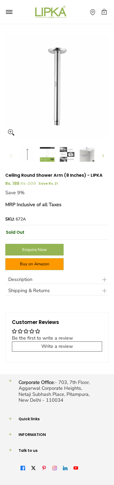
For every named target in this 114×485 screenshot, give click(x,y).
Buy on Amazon (34, 264)
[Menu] (8, 12)
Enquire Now (34, 250)
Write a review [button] (57, 346)
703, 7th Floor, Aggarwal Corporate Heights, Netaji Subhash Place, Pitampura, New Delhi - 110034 (54, 391)
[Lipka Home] (51, 12)
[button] (104, 12)
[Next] (103, 155)
